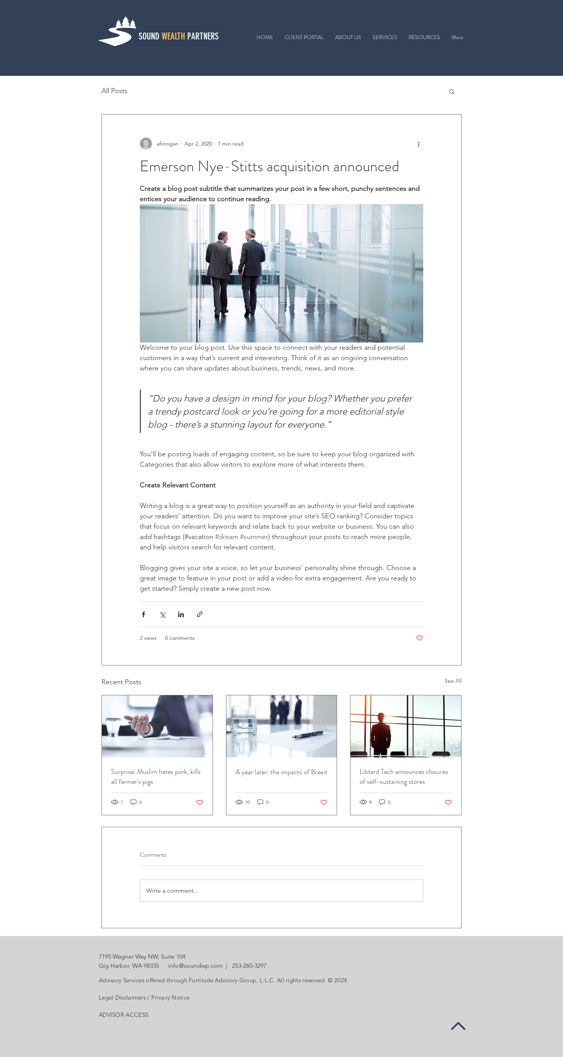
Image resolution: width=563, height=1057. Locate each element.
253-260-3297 (249, 965)
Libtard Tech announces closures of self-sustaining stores (404, 777)
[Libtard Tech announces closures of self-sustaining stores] (405, 726)
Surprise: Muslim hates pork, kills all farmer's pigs (156, 777)
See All (453, 680)
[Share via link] (199, 614)
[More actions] (418, 143)
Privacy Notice (170, 997)
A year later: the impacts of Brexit (281, 772)
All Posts (114, 91)
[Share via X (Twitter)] (162, 614)
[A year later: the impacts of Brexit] (281, 726)
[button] (451, 91)
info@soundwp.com (195, 965)
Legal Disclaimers (122, 997)
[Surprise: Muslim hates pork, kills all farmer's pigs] (157, 726)
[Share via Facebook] (143, 614)
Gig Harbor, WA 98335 (129, 965)
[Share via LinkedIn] (181, 614)
